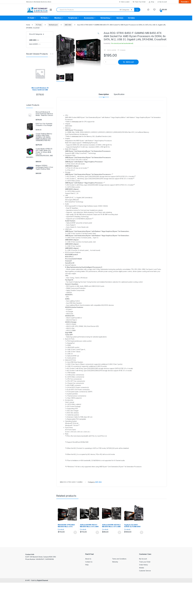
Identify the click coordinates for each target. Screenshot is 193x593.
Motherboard (53, 25)
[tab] (104, 95)
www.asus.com (76, 121)
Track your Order (144, 562)
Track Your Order (140, 2)
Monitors (57, 18)
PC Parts (44, 18)
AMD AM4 (68, 25)
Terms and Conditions (119, 559)
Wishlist (141, 568)
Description (104, 94)
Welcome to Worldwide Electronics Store (38, 2)
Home (28, 25)
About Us (88, 559)
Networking (105, 18)
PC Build (31, 18)
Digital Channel (42, 580)
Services (120, 18)
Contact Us (88, 562)
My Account (163, 2)
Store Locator (125, 2)
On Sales (131, 18)
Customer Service (145, 571)
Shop (152, 2)
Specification (119, 94)
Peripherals (72, 18)
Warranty (115, 562)
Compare (122, 50)
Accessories (89, 18)
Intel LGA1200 (34, 44)
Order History (143, 565)
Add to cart (130, 62)
